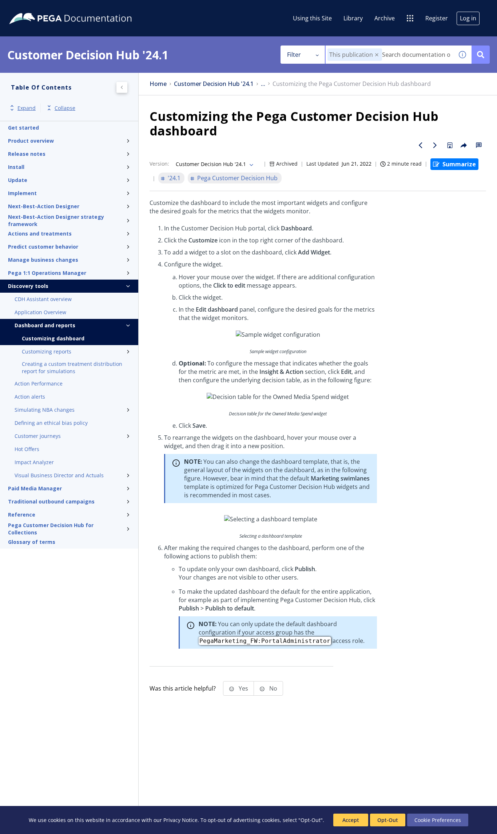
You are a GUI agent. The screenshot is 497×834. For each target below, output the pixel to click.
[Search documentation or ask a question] (481, 55)
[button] (376, 55)
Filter (294, 55)
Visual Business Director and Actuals (59, 475)
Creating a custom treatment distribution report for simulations (72, 367)
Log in (468, 18)
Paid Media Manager (35, 488)
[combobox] (389, 55)
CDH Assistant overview (43, 299)
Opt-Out (387, 820)
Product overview (31, 140)
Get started (23, 127)
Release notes (26, 153)
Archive (384, 18)
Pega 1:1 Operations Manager (47, 272)
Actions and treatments (40, 233)
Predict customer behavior (43, 246)
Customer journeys (38, 435)
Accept (350, 820)
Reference (21, 514)
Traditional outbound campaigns (51, 501)
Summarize (459, 164)
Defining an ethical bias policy (51, 422)
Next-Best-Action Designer (43, 206)
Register (436, 18)
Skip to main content (32, 8)
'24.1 (174, 178)
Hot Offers (27, 449)
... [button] (263, 84)
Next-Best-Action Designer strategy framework (56, 220)
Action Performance (39, 383)
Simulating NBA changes (45, 409)
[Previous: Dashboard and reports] (420, 145)
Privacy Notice (180, 820)
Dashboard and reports (45, 325)
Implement (22, 193)
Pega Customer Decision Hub (237, 178)
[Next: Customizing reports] (435, 145)
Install (16, 166)
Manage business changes (43, 259)
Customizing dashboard (53, 338)
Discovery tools (28, 285)
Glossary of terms (31, 541)
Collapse (65, 107)
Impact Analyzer (34, 462)
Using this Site (312, 18)
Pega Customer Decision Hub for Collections (51, 528)
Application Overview (40, 312)
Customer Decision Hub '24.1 (214, 84)
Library (353, 18)
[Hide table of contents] (121, 87)
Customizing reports (46, 351)
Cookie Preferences (437, 820)
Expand (26, 107)
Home (158, 84)
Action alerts (30, 396)
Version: (159, 163)
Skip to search (88, 8)
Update (17, 180)
